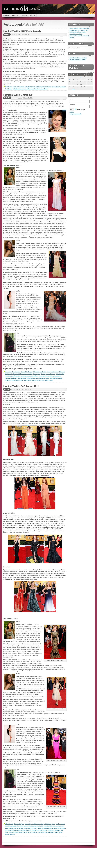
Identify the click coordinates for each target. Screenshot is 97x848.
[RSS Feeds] (90, 13)
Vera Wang (45, 380)
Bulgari (30, 372)
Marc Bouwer (57, 376)
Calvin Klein (36, 372)
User (71, 99)
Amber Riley (28, 824)
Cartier (48, 372)
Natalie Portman (23, 832)
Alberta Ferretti (9, 824)
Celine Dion (62, 372)
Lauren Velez (21, 830)
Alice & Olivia (8, 87)
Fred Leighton (36, 374)
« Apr (73, 89)
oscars (36, 378)
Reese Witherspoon (28, 89)
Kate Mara (8, 830)
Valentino (38, 380)
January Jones (12, 828)
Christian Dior (9, 374)
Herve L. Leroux (56, 826)
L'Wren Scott (42, 376)
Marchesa (8, 378)
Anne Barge (41, 824)
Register (72, 112)
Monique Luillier (22, 378)
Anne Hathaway (16, 372)
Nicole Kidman (30, 378)
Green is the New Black (76, 34)
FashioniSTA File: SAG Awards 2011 (21, 386)
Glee (42, 826)
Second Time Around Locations (78, 58)
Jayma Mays (20, 828)
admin (19, 34)
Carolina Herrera (60, 824)
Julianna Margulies (53, 828)
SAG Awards (51, 832)
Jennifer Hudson (15, 376)
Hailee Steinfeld (39, 87)
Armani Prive (24, 372)
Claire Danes (19, 826)
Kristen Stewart (55, 87)
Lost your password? (75, 114)
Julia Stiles (45, 828)
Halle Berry (8, 376)
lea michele (28, 830)
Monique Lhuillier (13, 832)
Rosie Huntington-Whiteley (41, 89)
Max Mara (57, 830)
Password (72, 104)
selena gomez (15, 380)
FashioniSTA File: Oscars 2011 (18, 94)
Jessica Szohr (47, 87)
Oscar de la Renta (32, 832)
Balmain (22, 87)
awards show (16, 87)
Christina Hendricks (10, 826)
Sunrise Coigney (31, 380)
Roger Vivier (44, 832)
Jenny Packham (38, 828)
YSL (14, 834)
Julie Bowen (62, 828)
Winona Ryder (9, 834)
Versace (50, 380)
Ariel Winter (48, 824)
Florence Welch (28, 374)
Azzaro (53, 824)
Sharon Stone (23, 380)
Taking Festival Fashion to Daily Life (79, 28)
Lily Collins (63, 87)
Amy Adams (8, 372)
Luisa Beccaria (43, 830)
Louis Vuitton (8, 89)
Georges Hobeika (35, 826)
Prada (39, 832)
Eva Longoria (27, 826)
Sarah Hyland (58, 832)
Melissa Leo (14, 378)
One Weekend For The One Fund (79, 30)
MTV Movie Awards (18, 89)
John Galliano (34, 376)
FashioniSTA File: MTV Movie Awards (22, 31)
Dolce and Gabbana (18, 374)
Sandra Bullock (54, 378)
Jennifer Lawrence (25, 376)
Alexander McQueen (19, 824)
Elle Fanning (31, 87)
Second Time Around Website (78, 59)
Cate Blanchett (54, 372)
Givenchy (43, 374)
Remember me (80, 109)
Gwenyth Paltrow (50, 374)
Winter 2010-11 (27, 98)
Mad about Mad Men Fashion (78, 32)
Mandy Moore (49, 376)
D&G (26, 87)
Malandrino (51, 830)
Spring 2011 (26, 34)
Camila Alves (43, 372)
